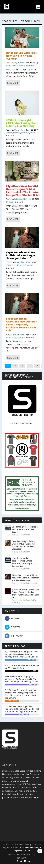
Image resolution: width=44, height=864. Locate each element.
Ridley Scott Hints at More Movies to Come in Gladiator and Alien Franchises (25, 578)
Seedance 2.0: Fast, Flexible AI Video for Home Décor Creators (25, 529)
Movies (34, 583)
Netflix (33, 600)
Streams (20, 65)
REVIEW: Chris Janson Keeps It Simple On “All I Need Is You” (22, 666)
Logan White (19, 62)
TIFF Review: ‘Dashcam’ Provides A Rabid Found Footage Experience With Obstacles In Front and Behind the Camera (21, 694)
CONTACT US (22, 858)
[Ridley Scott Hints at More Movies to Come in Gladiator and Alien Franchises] (8, 577)
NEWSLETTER (13, 854)
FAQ (33, 854)
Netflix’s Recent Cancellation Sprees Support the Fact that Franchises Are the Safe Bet (25, 593)
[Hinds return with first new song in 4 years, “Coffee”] (22, 37)
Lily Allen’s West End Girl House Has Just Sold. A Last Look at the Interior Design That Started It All (22, 191)
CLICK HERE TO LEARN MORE (20, 423)
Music (8, 65)
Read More (12, 83)
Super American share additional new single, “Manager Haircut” (21, 255)
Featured (16, 133)
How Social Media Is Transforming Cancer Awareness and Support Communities (23, 562)
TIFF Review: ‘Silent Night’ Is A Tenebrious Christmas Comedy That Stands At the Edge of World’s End (22, 709)
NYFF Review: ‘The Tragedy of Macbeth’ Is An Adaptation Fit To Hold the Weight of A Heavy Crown (21, 679)
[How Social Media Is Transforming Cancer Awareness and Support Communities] (8, 560)
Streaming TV (17, 602)
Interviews (25, 133)
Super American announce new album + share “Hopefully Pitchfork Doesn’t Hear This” (21, 324)
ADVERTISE (25, 854)
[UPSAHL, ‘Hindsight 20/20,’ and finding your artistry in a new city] (22, 103)
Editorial (9, 133)
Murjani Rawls (19, 130)
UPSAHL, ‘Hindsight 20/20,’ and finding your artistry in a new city (22, 123)
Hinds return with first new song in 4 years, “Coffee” (21, 55)
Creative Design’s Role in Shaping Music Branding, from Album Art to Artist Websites (24, 545)
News (13, 65)
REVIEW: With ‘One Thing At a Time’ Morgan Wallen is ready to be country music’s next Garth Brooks (21, 654)
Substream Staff (20, 199)
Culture (10, 202)
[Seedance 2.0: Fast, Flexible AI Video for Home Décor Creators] (8, 528)
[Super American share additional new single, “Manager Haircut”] (22, 237)
